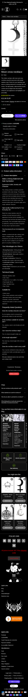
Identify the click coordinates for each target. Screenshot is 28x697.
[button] (2, 9)
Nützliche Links (5, 596)
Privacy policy (8, 675)
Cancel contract (14, 558)
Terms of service (17, 675)
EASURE (10, 689)
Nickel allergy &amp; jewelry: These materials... (18, 428)
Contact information (19, 678)
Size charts (4, 656)
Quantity (3, 108)
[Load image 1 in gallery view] (5, 62)
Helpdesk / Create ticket (7, 666)
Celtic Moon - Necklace (20, 522)
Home (4, 16)
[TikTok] (19, 540)
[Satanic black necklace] (7, 512)
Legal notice (9, 673)
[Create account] (20, 9)
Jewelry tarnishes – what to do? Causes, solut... (7, 427)
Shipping (11, 101)
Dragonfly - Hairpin (7, 494)
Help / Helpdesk (5, 663)
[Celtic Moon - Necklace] (20, 512)
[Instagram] (9, 540)
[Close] (26, 3)
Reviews (3, 653)
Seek (2, 651)
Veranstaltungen (5, 593)
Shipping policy (8, 678)
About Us (3, 661)
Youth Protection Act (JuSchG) (9, 640)
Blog (2, 588)
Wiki (2, 591)
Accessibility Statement (7, 645)
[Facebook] (4, 540)
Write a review (14, 373)
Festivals (3, 635)
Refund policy (17, 673)
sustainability (4, 637)
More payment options (20, 119)
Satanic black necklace (7, 522)
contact (3, 658)
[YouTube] (14, 540)
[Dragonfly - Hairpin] (7, 485)
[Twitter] (23, 540)
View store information (9, 128)
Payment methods (6, 642)
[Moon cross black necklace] (20, 485)
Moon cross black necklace (20, 495)
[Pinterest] (14, 545)
